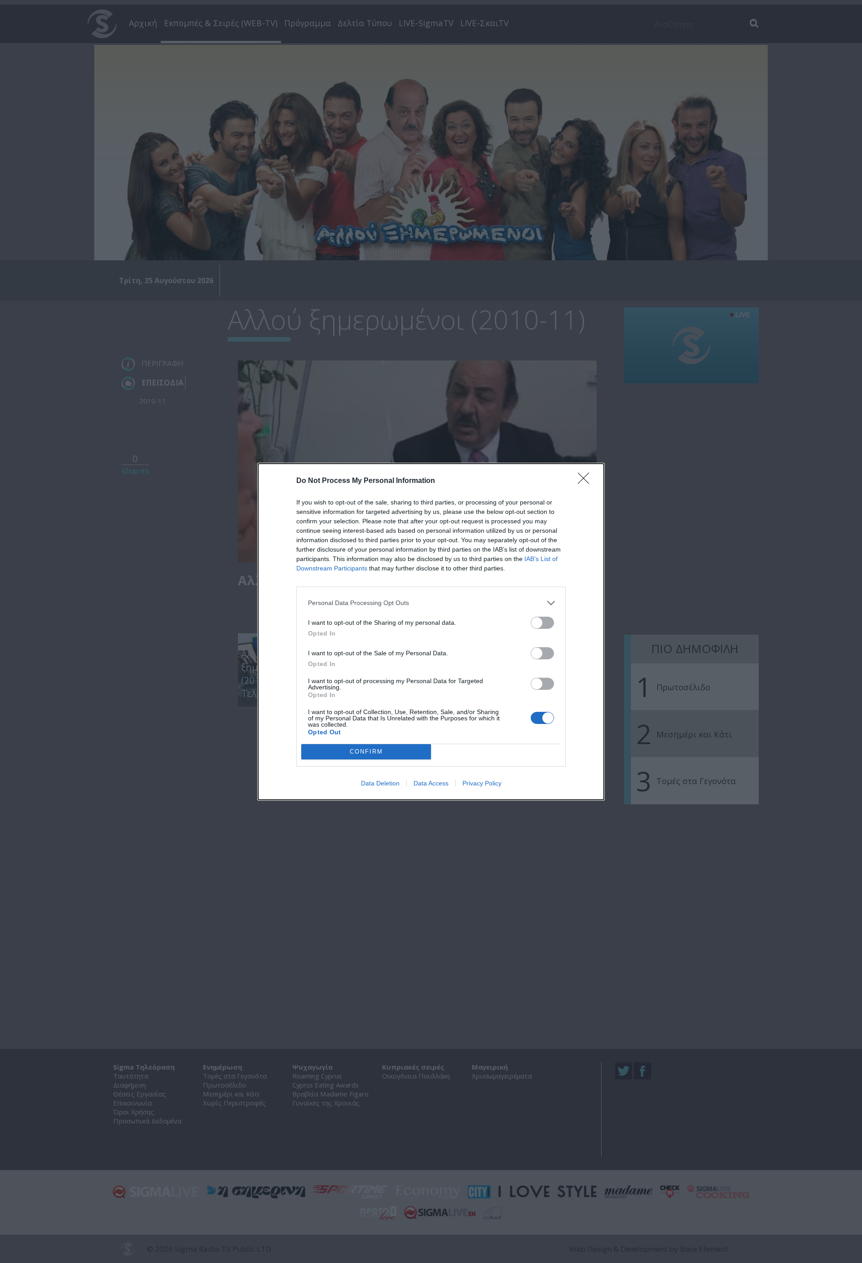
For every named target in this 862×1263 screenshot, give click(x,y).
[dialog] (431, 632)
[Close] (586, 481)
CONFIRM (366, 751)
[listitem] (431, 603)
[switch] (542, 623)
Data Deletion (380, 783)
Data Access (431, 783)
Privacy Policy (481, 783)
